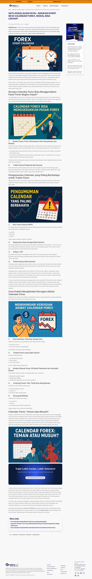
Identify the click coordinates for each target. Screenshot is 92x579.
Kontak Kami (49, 574)
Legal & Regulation (51, 566)
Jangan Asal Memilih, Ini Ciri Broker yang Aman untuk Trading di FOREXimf (75, 61)
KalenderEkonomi (22, 534)
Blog (23, 9)
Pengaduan (63, 565)
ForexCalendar (15, 534)
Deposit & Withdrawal (51, 568)
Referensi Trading (54, 5)
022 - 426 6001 (80, 570)
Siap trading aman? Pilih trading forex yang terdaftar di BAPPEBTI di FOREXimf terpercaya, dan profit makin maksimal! (75, 49)
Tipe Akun (45, 5)
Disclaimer (63, 567)
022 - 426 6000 (81, 568)
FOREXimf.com (12, 27)
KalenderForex (28, 534)
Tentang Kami (64, 5)
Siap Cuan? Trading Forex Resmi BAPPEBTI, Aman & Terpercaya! (75, 72)
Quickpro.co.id (38, 1)
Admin (27, 24)
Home (9, 9)
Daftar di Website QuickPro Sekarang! (35, 477)
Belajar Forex (64, 573)
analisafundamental (35, 534)
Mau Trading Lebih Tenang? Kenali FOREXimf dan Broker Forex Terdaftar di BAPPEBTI (74, 55)
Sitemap (49, 564)
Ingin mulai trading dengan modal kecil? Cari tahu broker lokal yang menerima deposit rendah (75, 67)
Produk (38, 5)
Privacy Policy (64, 571)
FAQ (48, 572)
